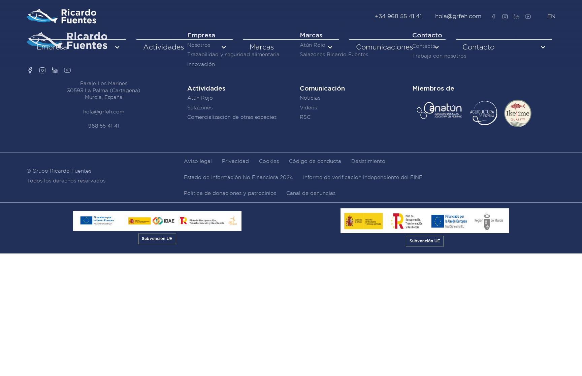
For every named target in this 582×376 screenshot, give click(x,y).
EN (551, 16)
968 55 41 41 (103, 126)
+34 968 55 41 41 (398, 16)
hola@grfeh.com (458, 16)
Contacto (478, 47)
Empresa (52, 47)
